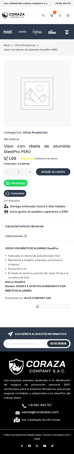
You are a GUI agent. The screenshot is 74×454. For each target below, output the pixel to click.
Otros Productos (25, 45)
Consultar (17, 193)
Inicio (7, 45)
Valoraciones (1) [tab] (16, 236)
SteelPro (52, 248)
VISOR (9, 248)
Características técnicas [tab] (24, 226)
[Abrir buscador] (43, 15)
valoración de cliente (45, 159)
